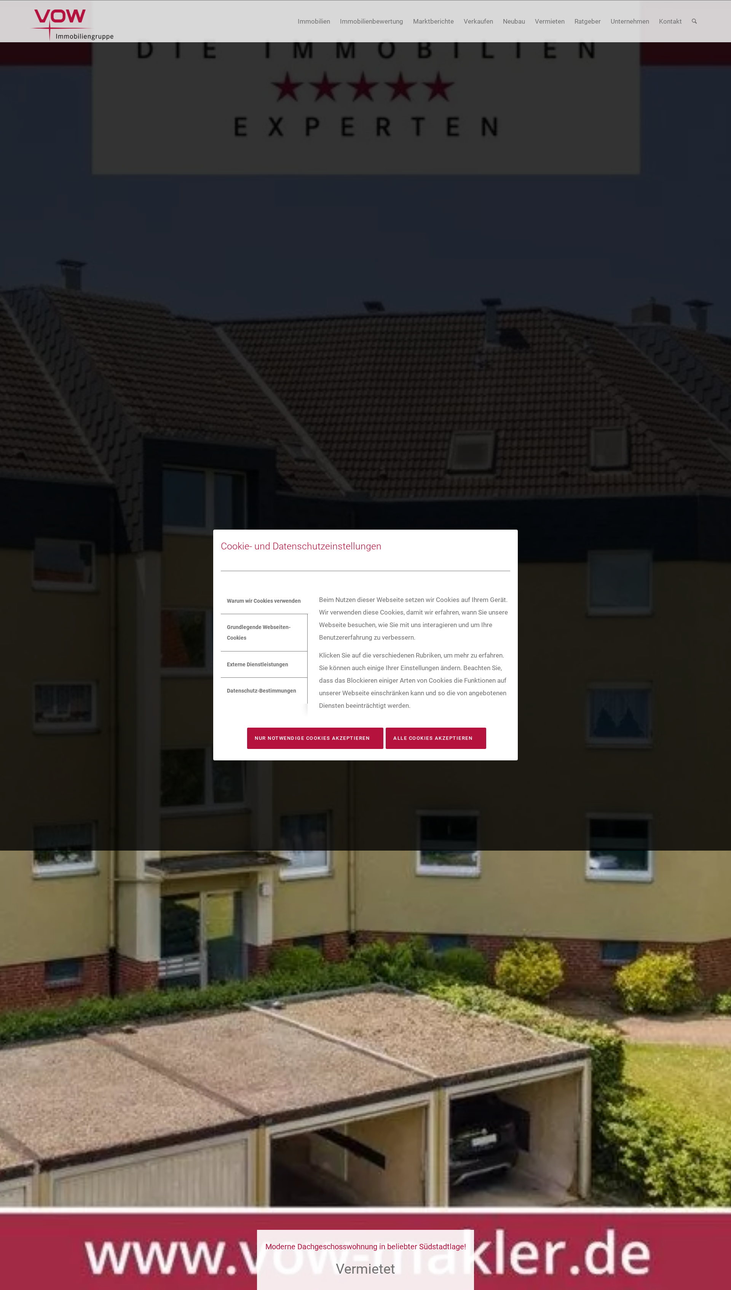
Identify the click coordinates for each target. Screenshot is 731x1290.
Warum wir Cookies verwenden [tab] (264, 601)
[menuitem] (314, 21)
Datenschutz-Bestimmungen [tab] (261, 691)
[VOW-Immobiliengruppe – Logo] (71, 25)
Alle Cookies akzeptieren (432, 738)
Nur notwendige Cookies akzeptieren (312, 738)
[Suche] (694, 21)
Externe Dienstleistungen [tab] (257, 664)
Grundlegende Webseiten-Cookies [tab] (258, 632)
